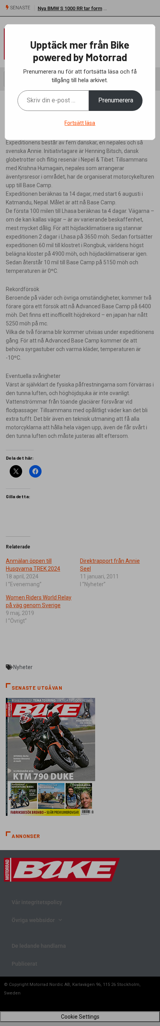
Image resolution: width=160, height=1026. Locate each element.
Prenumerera (115, 100)
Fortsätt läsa (79, 123)
